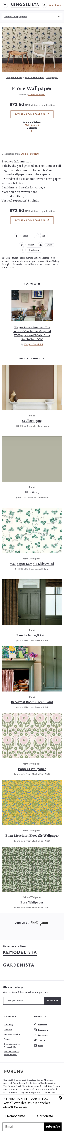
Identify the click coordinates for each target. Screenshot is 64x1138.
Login (58, 5)
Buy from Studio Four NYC (30, 114)
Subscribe (52, 1127)
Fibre (32, 131)
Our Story (8, 1025)
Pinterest (42, 1025)
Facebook (43, 1035)
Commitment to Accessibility (12, 1045)
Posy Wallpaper (32, 902)
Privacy (7, 1039)
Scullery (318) (32, 421)
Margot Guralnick (33, 344)
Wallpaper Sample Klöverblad (32, 564)
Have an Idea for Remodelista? (11, 1053)
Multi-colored (32, 125)
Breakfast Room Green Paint (32, 702)
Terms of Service (12, 1034)
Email (40, 1046)
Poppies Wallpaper (32, 769)
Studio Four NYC (36, 94)
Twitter (41, 1040)
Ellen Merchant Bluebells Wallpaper (32, 836)
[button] (44, 5)
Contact (8, 1029)
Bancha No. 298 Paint (32, 635)
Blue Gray (32, 492)
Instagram (43, 1030)
